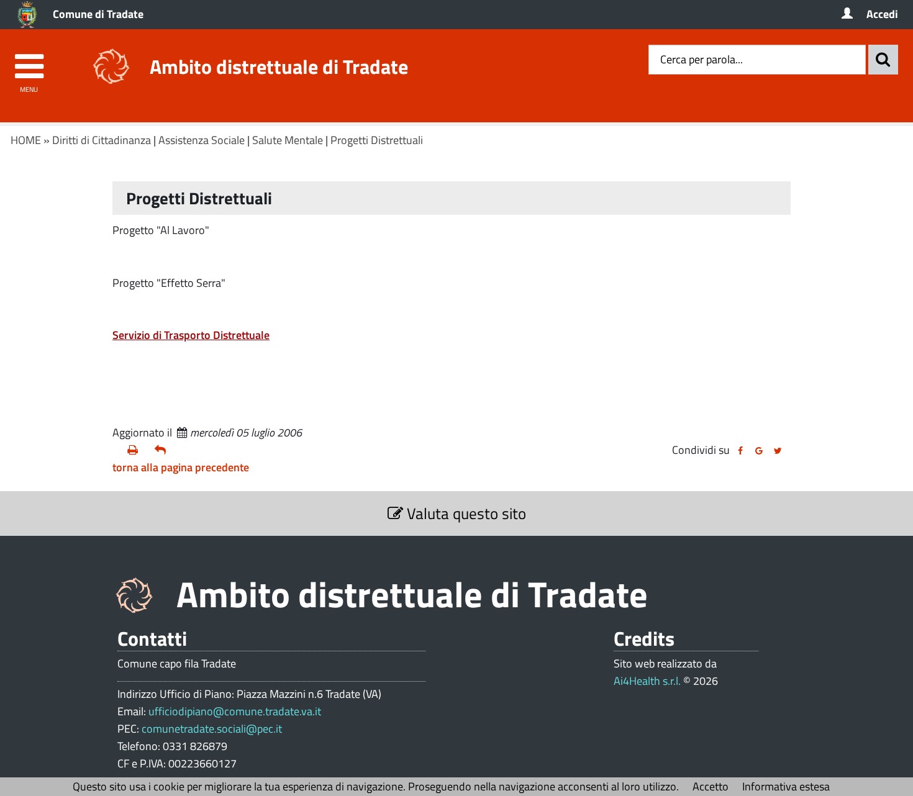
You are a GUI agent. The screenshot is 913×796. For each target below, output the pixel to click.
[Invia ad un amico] (163, 450)
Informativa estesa (786, 786)
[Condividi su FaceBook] (740, 451)
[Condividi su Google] (759, 451)
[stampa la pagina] (136, 450)
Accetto (711, 786)
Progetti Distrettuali (376, 140)
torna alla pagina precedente (180, 467)
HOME (26, 140)
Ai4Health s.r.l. (647, 680)
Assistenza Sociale (201, 140)
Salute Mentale (287, 140)
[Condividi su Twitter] (777, 451)
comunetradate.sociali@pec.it (212, 728)
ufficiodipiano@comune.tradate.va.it (234, 711)
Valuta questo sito (464, 513)
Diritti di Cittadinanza (101, 140)
